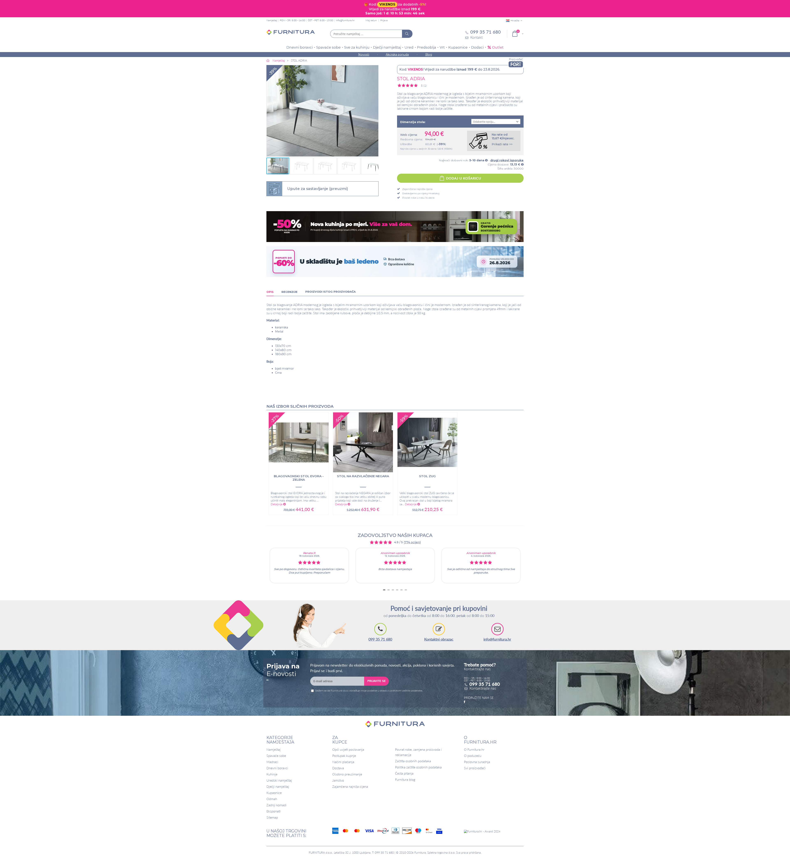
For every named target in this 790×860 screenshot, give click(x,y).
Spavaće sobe (328, 47)
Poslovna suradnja (477, 762)
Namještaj (273, 749)
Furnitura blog (405, 779)
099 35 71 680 (380, 639)
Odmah (271, 799)
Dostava (338, 768)
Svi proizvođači (475, 768)
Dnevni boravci (299, 47)
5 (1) (424, 85)
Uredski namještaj (279, 780)
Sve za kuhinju (356, 47)
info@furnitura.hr (345, 20)
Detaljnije (277, 504)
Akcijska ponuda (397, 54)
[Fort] (516, 64)
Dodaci (477, 47)
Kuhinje (271, 774)
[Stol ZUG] (427, 442)
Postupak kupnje (344, 756)
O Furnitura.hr (474, 749)
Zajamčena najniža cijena (350, 786)
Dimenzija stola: (412, 122)
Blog (428, 54)
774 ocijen (412, 542)
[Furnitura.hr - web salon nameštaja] (290, 34)
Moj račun (371, 20)
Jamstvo (338, 780)
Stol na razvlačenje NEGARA (363, 476)
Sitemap (272, 817)
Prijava (384, 20)
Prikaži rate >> (502, 144)
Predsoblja (426, 47)
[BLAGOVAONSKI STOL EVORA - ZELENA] (299, 442)
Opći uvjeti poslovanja (348, 749)
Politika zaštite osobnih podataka (418, 767)
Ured (409, 47)
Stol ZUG (427, 476)
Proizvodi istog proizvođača (330, 291)
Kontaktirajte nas (482, 688)
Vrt (442, 47)
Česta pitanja (404, 773)
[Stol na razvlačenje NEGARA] (363, 442)
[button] (322, 110)
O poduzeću (472, 756)
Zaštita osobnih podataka (413, 761)
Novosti (363, 54)
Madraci (272, 762)
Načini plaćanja (343, 762)
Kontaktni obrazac (438, 639)
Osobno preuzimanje (347, 774)
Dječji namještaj (387, 47)
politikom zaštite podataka (406, 690)
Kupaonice (458, 47)
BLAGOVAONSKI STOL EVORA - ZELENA (299, 478)
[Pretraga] (407, 34)
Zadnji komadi (276, 805)
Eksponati (273, 811)
